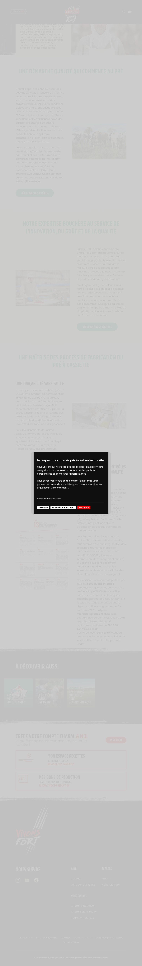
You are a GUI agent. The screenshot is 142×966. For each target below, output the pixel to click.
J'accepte (84, 507)
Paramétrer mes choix (63, 507)
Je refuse (43, 507)
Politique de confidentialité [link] (49, 498)
